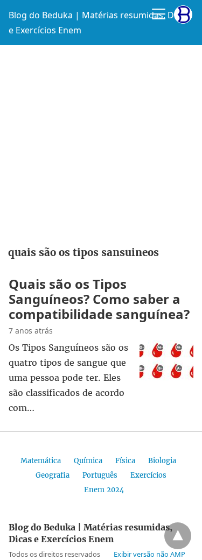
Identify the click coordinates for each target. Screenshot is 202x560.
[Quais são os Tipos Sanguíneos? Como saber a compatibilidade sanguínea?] (166, 377)
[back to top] (177, 535)
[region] (101, 142)
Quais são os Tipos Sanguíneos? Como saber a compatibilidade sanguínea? (99, 299)
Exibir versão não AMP (149, 554)
